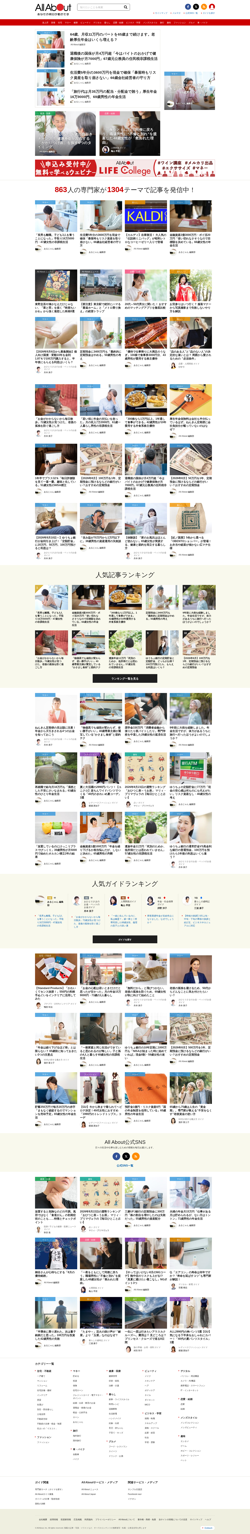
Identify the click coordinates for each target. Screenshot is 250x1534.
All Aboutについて (127, 1519)
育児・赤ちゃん (116, 1428)
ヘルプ (208, 1519)
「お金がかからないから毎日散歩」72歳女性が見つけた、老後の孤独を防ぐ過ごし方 (87, 922)
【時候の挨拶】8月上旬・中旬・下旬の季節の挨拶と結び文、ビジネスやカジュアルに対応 (197, 921)
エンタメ (185, 1441)
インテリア (42, 1395)
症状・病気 (114, 1381)
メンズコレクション (190, 1423)
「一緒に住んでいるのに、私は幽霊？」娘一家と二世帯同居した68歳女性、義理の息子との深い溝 (124, 921)
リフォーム (42, 1385)
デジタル (97, 22)
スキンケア (150, 1381)
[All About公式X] (196, 7)
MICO (147, 1405)
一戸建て (41, 1376)
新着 (53, 22)
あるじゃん (78, 1422)
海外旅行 (77, 1436)
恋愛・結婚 (118, 22)
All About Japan (88, 1494)
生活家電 (113, 1414)
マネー (68, 22)
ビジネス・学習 (133, 22)
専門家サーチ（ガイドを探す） (49, 1489)
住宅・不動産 (44, 1371)
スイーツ (113, 1451)
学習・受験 (150, 1442)
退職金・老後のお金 (82, 1408)
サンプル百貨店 (135, 1489)
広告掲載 (78, 1519)
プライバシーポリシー (105, 1519)
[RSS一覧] (204, 7)
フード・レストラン (118, 1446)
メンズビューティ (189, 1427)
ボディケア (150, 1390)
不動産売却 (42, 1419)
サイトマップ (161, 13)
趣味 (169, 22)
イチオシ (132, 1499)
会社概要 (43, 1519)
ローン (76, 1417)
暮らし (107, 22)
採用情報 (54, 1519)
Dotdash (208, 1528)
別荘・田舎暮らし (45, 1409)
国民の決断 (40, 1504)
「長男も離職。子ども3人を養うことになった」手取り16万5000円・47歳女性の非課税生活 (50, 921)
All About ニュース (89, 1489)
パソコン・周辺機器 (190, 1376)
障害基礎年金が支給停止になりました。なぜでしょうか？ (160, 919)
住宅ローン (78, 1390)
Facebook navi (134, 1494)
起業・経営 (150, 1433)
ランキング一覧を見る (125, 678)
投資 (75, 1381)
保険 (75, 1385)
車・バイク (202, 22)
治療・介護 (114, 1385)
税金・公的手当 (80, 1412)
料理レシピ (114, 1404)
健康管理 (113, 1376)
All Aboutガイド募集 (44, 1494)
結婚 (183, 1409)
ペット (184, 1460)
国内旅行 (77, 1440)
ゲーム (184, 1446)
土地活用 (41, 1414)
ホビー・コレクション (191, 1451)
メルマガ (176, 13)
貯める (76, 1376)
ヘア (147, 1385)
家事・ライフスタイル (119, 1399)
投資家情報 (66, 1519)
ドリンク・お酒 (116, 1456)
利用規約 (89, 1519)
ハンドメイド (115, 1418)
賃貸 (39, 1400)
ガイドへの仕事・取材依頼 (47, 1499)
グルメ (192, 22)
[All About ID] (212, 7)
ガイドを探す (209, 13)
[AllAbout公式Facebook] (188, 7)
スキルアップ (151, 1423)
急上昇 (45, 22)
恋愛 (183, 1404)
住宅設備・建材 (44, 1390)
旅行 (162, 22)
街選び (40, 1405)
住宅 (60, 22)
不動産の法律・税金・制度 (49, 1424)
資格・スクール (152, 1428)
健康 (76, 22)
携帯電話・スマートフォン (193, 1385)
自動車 (76, 1454)
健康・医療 (115, 1371)
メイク (148, 1376)
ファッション (180, 22)
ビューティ (85, 22)
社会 (147, 1437)
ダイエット (150, 1400)
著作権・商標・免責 (147, 1519)
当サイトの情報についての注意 (173, 1519)
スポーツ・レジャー (190, 1455)
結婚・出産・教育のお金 (84, 1403)
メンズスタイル (150, 22)
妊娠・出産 (114, 1423)
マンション (42, 1381)
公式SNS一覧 (191, 13)
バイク (76, 1459)
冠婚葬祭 (113, 1409)
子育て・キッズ (116, 1433)
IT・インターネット (190, 1390)
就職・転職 (150, 1418)
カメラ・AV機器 (188, 1381)
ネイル (148, 1395)
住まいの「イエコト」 (47, 1428)
